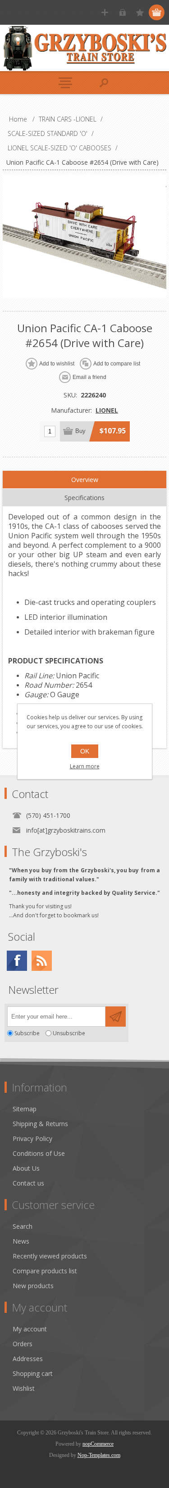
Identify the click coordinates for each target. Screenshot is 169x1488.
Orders (22, 1343)
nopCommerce (98, 1444)
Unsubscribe (69, 1033)
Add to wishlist (56, 364)
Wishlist (24, 1388)
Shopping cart (33, 1373)
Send (115, 1016)
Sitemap (25, 1109)
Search (22, 1226)
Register (105, 12)
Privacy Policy (32, 1138)
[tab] (85, 480)
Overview (84, 479)
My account (30, 1329)
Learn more (85, 766)
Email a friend (89, 377)
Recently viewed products (50, 1256)
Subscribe (27, 1033)
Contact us (28, 1183)
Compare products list (45, 1271)
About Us (26, 1168)
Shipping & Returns (40, 1123)
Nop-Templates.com (99, 1455)
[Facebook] (17, 961)
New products (33, 1285)
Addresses (28, 1358)
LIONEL (107, 410)
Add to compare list (116, 364)
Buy (80, 431)
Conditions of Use (39, 1153)
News (21, 1241)
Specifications (84, 497)
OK (84, 751)
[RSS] (42, 961)
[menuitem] (88, 1108)
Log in (122, 12)
